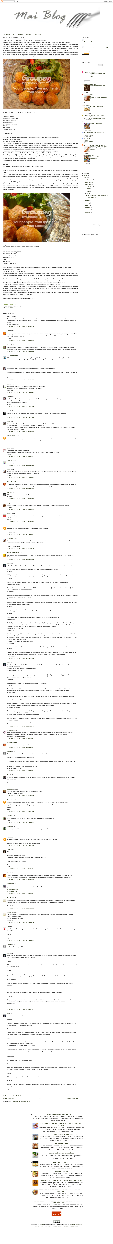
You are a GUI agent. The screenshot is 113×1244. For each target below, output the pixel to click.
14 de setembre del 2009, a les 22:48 (20, 431)
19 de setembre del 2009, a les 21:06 (20, 845)
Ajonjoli (9, 503)
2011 (85, 173)
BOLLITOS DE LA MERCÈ (61, 1162)
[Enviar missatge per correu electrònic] (20, 306)
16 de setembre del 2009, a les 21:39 (20, 658)
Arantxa (9, 526)
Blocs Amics (38, 34)
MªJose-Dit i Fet (11, 481)
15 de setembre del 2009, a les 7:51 (20, 456)
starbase (9, 837)
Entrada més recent (8, 1098)
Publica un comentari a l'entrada (12, 1095)
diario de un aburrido (90, 84)
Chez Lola (9, 460)
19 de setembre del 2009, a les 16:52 (20, 833)
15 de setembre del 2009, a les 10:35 (20, 465)
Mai (8, 563)
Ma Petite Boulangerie (13, 889)
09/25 (88, 191)
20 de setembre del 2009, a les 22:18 (20, 879)
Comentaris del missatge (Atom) (21, 1101)
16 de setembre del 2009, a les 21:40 (20, 726)
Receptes (20, 34)
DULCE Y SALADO (89, 155)
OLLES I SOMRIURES (13, 552)
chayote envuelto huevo (96, 123)
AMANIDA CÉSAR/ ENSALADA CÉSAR (61, 1153)
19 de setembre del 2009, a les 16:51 (20, 822)
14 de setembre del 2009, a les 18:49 (20, 351)
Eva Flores (10, 883)
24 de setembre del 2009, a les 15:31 (20, 940)
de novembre (89, 182)
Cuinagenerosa (11, 435)
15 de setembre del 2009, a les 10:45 (20, 477)
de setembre (89, 186)
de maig (87, 203)
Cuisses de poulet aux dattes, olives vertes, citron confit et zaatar (98, 75)
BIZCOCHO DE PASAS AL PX (97, 106)
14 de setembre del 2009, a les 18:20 (20, 326)
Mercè (8, 469)
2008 (85, 215)
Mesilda (9, 513)
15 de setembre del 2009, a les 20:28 (20, 548)
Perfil (14, 34)
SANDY (9, 492)
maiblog (41, 1224)
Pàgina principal (6, 34)
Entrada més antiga (72, 1098)
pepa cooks (10, 538)
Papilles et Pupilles (89, 72)
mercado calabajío (89, 94)
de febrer (88, 209)
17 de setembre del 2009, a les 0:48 (20, 738)
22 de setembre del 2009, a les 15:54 (20, 922)
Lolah (8, 396)
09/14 (88, 193)
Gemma (9, 345)
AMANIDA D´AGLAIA (61, 1171)
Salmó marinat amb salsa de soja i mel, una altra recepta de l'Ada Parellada (98, 148)
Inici (40, 1098)
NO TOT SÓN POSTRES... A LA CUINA (94, 145)
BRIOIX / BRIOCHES (61, 1144)
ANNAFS (9, 815)
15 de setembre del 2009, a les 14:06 (20, 522)
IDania (8, 849)
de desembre (89, 180)
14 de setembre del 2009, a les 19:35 (20, 380)
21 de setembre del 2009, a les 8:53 (20, 893)
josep (8, 410)
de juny (87, 200)
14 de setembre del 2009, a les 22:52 (20, 444)
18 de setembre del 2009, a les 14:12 (20, 795)
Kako (8, 384)
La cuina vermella (12, 355)
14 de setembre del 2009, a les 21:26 (20, 417)
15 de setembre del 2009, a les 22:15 (20, 559)
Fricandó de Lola (88, 135)
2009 (85, 178)
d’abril (87, 205)
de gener (88, 212)
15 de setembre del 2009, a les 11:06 (20, 488)
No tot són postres (12, 799)
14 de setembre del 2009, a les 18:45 (20, 340)
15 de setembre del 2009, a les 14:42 (20, 534)
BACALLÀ (12, 307)
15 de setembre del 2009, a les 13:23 (20, 498)
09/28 (88, 188)
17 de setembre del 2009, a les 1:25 (20, 770)
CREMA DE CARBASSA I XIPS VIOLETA (58, 1114)
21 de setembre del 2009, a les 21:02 (20, 908)
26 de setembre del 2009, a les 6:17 (20, 1009)
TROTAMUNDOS (11, 366)
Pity (8, 926)
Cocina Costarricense (90, 122)
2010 (85, 175)
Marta (8, 774)
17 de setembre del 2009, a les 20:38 (20, 785)
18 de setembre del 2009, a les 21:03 (20, 811)
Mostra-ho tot (107, 166)
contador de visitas (87, 41)
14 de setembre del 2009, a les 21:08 (20, 406)
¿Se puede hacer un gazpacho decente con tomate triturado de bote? (98, 97)
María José (10, 898)
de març (87, 207)
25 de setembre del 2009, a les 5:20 (20, 949)
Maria (8, 421)
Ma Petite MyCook (12, 891)
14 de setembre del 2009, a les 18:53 (20, 362)
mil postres (87, 105)
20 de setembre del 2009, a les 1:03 (20, 869)
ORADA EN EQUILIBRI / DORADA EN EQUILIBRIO (62, 1134)
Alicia (8, 330)
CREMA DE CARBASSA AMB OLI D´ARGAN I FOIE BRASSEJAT (61, 1180)
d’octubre (88, 184)
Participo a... (28, 34)
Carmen (9, 751)
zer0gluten (10, 730)
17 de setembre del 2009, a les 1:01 (20, 747)
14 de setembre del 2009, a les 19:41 (20, 392)
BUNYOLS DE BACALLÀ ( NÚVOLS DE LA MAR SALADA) (24, 40)
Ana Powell (10, 789)
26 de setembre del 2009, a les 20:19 (20, 1092)
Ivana (8, 448)
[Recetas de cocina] (56, 1216)
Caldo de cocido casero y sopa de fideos (94, 118)
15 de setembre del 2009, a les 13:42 (20, 509)
